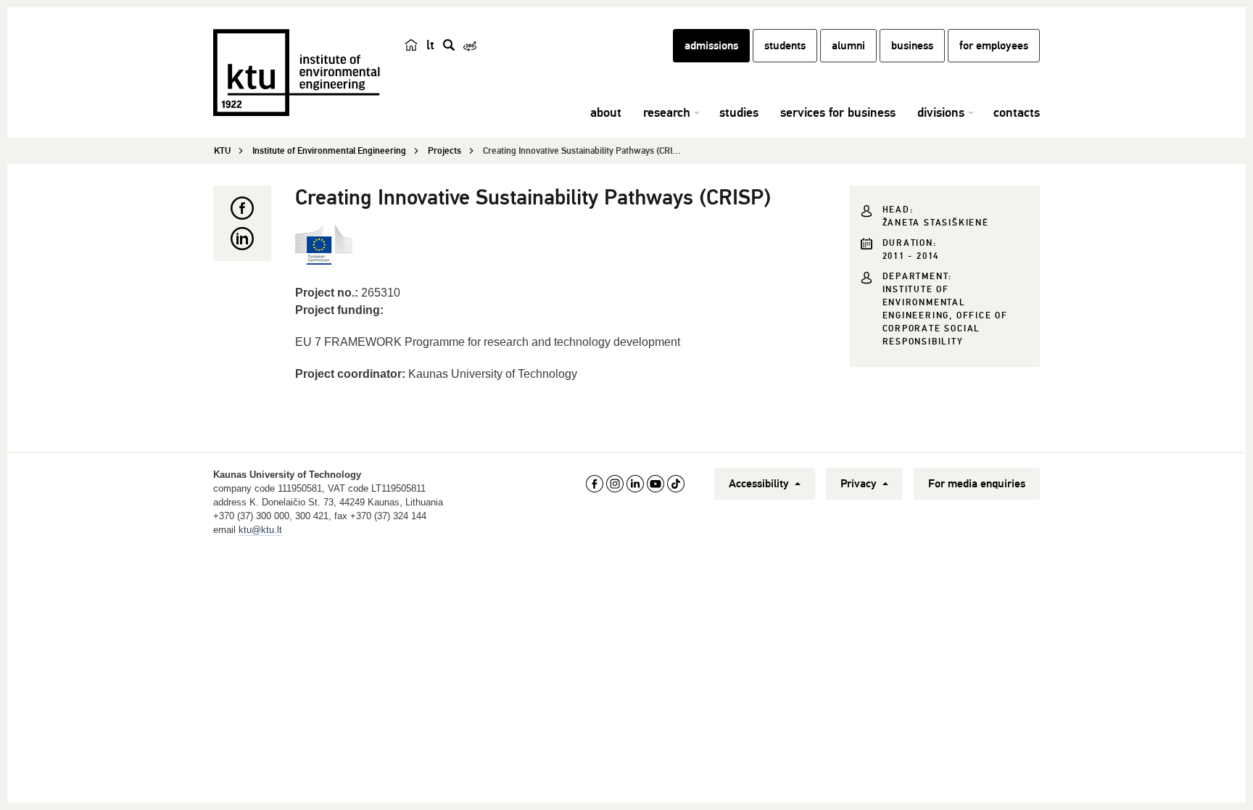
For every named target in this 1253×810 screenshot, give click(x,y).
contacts (1016, 112)
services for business (838, 112)
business (912, 45)
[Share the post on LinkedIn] (242, 238)
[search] (449, 45)
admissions (711, 45)
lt (430, 45)
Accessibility (760, 483)
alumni (848, 45)
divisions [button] (940, 112)
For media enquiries (976, 483)
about (605, 112)
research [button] (666, 112)
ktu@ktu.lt (260, 529)
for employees (993, 45)
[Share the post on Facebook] (242, 208)
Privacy (860, 483)
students (785, 45)
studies (738, 112)
